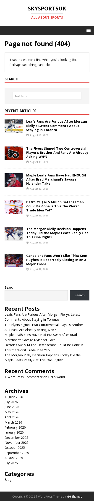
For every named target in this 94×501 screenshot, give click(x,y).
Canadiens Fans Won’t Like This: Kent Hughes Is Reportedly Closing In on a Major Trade (57, 259)
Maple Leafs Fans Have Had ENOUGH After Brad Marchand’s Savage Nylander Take (56, 179)
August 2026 (14, 397)
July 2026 (11, 402)
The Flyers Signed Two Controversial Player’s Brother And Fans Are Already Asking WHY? (57, 152)
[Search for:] (47, 96)
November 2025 (17, 442)
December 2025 (16, 437)
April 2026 (12, 417)
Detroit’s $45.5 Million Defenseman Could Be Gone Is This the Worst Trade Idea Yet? (55, 206)
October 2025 (15, 447)
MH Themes (74, 497)
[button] (88, 30)
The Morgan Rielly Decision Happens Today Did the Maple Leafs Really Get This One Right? (57, 233)
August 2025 (14, 458)
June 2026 (12, 407)
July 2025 (11, 463)
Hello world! (56, 377)
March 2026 (13, 422)
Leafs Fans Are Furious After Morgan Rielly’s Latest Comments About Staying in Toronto (56, 125)
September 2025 (17, 453)
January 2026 (14, 432)
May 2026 (12, 412)
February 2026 (15, 427)
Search (10, 287)
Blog (8, 479)
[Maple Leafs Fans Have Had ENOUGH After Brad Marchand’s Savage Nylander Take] (14, 184)
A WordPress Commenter (23, 377)
